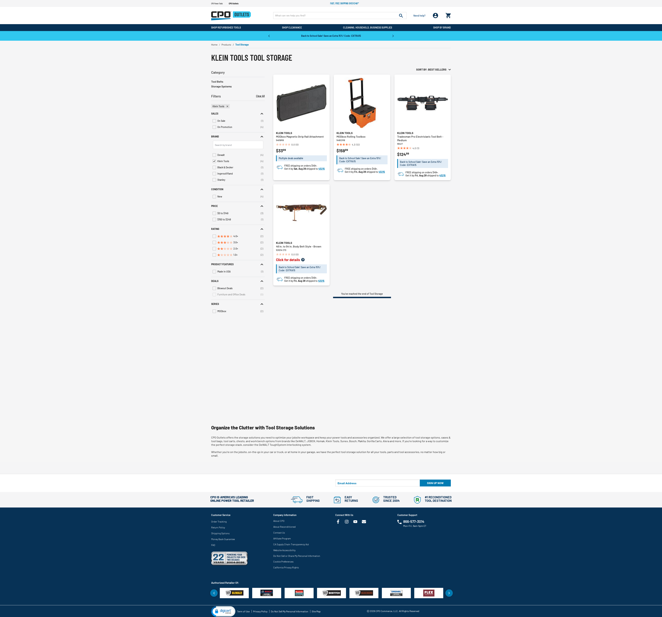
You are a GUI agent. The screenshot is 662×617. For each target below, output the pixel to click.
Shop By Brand (442, 27)
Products (226, 44)
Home (214, 44)
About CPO (278, 520)
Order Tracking (219, 521)
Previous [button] (269, 35)
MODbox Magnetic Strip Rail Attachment (300, 136)
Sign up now (435, 483)
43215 (321, 168)
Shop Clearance (292, 27)
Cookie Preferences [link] (283, 561)
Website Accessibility (284, 550)
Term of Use (243, 611)
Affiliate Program (282, 538)
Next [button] (393, 35)
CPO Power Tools (217, 3)
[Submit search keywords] (401, 15)
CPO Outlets (233, 3)
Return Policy (218, 527)
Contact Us (279, 532)
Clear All (260, 96)
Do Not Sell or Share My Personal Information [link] (296, 555)
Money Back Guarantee (223, 539)
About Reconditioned (284, 526)
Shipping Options (220, 533)
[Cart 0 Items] (448, 14)
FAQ (213, 545)
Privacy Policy (260, 611)
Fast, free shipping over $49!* (344, 3)
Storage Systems (221, 86)
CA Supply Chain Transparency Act (291, 544)
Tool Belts (217, 81)
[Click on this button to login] (435, 15)
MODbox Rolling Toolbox (351, 136)
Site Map (316, 611)
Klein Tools (284, 133)
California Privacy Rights (286, 567)
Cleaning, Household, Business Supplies (367, 27)
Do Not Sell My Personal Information (289, 611)
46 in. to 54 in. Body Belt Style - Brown (298, 246)
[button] (238, 113)
